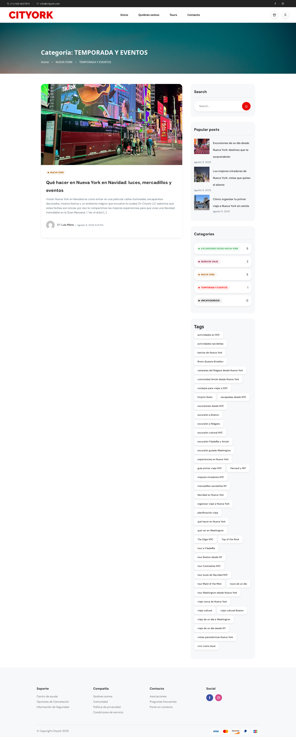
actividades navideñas (210, 343)
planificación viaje (208, 512)
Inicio (124, 15)
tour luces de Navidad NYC (213, 574)
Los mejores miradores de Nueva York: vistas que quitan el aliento (231, 178)
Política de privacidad (107, 707)
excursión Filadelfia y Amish (213, 441)
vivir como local (206, 646)
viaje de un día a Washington (214, 619)
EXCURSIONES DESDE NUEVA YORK (219, 248)
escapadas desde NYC (233, 397)
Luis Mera (65, 225)
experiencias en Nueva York (213, 459)
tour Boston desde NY (210, 557)
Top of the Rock (230, 539)
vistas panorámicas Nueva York (215, 637)
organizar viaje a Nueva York (213, 503)
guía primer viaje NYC (210, 468)
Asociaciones (158, 696)
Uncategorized (210, 300)
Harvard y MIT (238, 468)
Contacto (193, 15)
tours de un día (238, 583)
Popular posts (206, 129)
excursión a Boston (208, 414)
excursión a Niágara (209, 423)
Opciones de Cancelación (53, 701)
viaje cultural (205, 610)
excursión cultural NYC (210, 432)
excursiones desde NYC (211, 405)
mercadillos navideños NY (212, 486)
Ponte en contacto (161, 707)
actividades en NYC (209, 334)
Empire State (205, 397)
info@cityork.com (50, 3)
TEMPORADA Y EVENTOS (95, 62)
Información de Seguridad (53, 707)
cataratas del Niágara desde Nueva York (220, 370)
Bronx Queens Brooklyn (210, 361)
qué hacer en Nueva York (211, 521)
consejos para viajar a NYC (213, 388)
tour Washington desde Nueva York (217, 592)
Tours (173, 15)
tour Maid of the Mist (209, 583)
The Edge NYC (205, 539)
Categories (204, 234)
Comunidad (100, 701)
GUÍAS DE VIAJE (209, 261)
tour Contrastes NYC (209, 566)
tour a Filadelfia (206, 548)
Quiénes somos (148, 15)
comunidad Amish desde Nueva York (218, 379)
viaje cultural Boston (232, 610)
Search (200, 91)
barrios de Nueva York (210, 352)
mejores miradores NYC (211, 477)
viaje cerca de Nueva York (212, 601)
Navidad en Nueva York (211, 494)
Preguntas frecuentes (163, 701)
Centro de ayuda (47, 696)
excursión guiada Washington (214, 450)
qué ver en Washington (211, 530)
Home (45, 62)
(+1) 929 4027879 (20, 3)
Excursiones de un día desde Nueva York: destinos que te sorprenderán (231, 150)
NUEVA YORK (64, 62)
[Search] (246, 106)
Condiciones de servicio (108, 712)
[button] (274, 15)
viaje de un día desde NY (212, 628)
